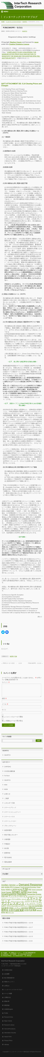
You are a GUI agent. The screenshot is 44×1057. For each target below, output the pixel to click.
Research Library (9, 1025)
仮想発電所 (8, 830)
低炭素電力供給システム (10, 908)
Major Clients (8, 1021)
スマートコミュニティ (18, 901)
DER (2, 887)
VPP (6, 896)
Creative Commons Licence (19, 44)
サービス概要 (8, 993)
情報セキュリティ (16, 952)
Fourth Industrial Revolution (28, 887)
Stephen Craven (16, 42)
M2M (6, 789)
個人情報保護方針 (30, 952)
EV (11, 887)
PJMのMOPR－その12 (35, 663)
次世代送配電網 (16, 910)
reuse (36, 42)
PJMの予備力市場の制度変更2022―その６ (18, 932)
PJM (15, 656)
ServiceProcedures (9, 1029)
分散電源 (7, 839)
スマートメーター (10, 821)
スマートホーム (31, 901)
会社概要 (6, 974)
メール (5, 704)
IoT (11, 889)
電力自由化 (8, 857)
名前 (4, 698)
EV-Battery (16, 887)
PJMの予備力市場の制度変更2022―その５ (18, 936)
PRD (29, 889)
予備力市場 (31, 906)
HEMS (8, 889)
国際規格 (32, 908)
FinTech (7, 776)
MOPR (12, 656)
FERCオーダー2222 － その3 (11, 663)
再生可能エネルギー (11, 835)
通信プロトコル (10, 912)
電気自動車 (8, 862)
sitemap (29, 955)
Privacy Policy (7, 955)
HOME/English (8, 1009)
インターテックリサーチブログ (13, 21)
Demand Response (30, 884)
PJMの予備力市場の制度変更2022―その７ (18, 927)
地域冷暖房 (39, 908)
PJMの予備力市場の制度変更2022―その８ (18, 923)
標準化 (4, 910)
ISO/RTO (24, 21)
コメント (6, 682)
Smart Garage (6, 892)
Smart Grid (19, 891)
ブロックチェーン (10, 826)
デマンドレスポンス (21, 902)
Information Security (26, 954)
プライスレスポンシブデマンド (17, 906)
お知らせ (7, 794)
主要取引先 (7, 997)
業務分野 (6, 1001)
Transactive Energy (34, 894)
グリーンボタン (16, 899)
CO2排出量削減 (9, 771)
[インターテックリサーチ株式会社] (21, 6)
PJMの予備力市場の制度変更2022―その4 (18, 941)
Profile (6, 1013)
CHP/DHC (7, 767)
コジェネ (24, 899)
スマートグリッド (10, 807)
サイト (4, 710)
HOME (2, 21)
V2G (3, 896)
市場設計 (7, 844)
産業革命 (7, 853)
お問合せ (5, 954)
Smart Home (32, 892)
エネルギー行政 (9, 803)
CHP (17, 885)
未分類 (6, 848)
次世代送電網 (30, 910)
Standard (21, 894)
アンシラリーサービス (18, 896)
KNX (5, 785)
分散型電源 (24, 908)
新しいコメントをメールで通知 (12, 717)
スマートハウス (9, 816)
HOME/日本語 (8, 970)
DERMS (7, 887)
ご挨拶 (6, 798)
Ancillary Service (8, 885)
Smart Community (37, 889)
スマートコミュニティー (12, 812)
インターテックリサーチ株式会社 (19, 1051)
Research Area (8, 1017)
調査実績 (6, 1005)
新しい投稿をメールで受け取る (12, 721)
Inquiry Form (19, 955)
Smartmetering (8, 894)
